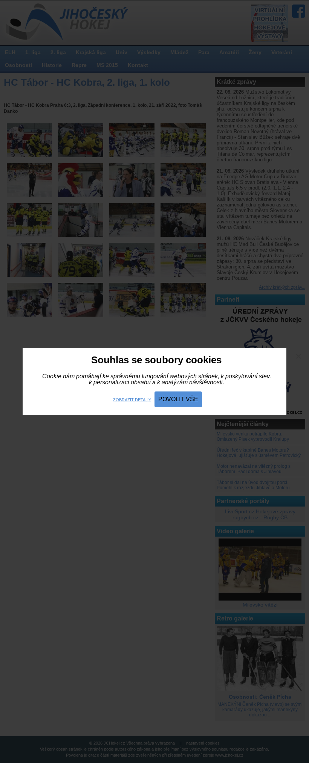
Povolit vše (178, 399)
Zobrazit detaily (132, 399)
